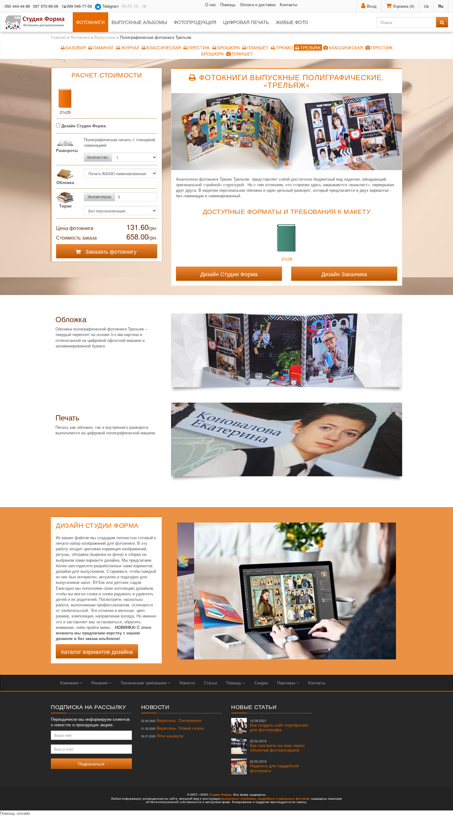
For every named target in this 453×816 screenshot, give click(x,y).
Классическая (164, 47)
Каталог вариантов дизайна (97, 651)
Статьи (210, 683)
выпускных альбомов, (238, 798)
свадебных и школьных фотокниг (283, 798)
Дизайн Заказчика (344, 274)
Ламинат (103, 47)
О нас (210, 4)
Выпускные (104, 37)
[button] (188, 134)
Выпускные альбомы (139, 22)
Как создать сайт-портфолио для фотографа (279, 725)
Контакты (288, 4)
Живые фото (292, 22)
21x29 (65, 112)
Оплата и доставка (257, 4)
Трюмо (284, 47)
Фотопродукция (195, 22)
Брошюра (228, 47)
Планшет (257, 47)
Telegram (110, 6)
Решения (100, 683)
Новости (187, 683)
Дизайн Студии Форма (83, 126)
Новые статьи (253, 707)
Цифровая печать (246, 22)
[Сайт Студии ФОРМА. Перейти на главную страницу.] (38, 22)
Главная (58, 37)
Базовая (76, 47)
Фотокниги (90, 22)
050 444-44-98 (17, 6)
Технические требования (144, 683)
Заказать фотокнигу (110, 251)
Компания (70, 683)
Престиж (199, 47)
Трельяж (310, 47)
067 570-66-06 (45, 6)
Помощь (228, 4)
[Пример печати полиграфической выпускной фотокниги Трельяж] (286, 439)
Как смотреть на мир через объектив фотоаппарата (277, 746)
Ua (426, 6)
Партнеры (286, 683)
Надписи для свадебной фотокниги (274, 766)
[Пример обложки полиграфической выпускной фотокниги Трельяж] (286, 350)
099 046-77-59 (79, 6)
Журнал (130, 47)
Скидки (261, 683)
